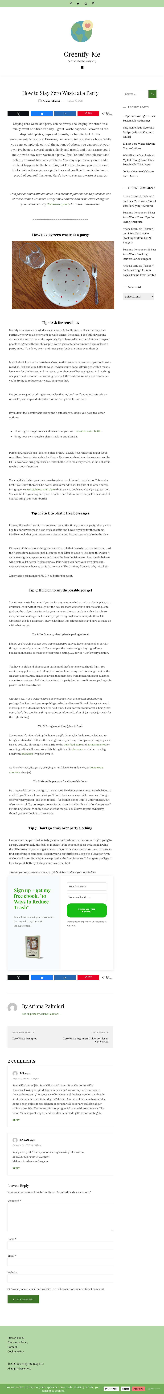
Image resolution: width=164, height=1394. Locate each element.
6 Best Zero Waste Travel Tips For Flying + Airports (139, 217)
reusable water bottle (88, 431)
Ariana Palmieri (51, 100)
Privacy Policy (16, 1337)
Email (12, 1255)
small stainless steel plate (40, 489)
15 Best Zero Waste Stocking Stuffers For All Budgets (137, 238)
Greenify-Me (82, 54)
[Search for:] (139, 92)
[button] (34, 948)
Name (12, 1238)
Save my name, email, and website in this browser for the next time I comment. (58, 1289)
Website (12, 1272)
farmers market (96, 744)
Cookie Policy (16, 1351)
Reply (16, 1120)
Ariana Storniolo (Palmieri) (138, 196)
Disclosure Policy (18, 1342)
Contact (12, 1346)
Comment (14, 1200)
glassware (77, 749)
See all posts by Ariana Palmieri (42, 1013)
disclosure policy (58, 204)
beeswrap (27, 753)
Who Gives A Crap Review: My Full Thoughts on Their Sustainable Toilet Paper (138, 160)
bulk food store (73, 744)
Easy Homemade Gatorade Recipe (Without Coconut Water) (138, 132)
